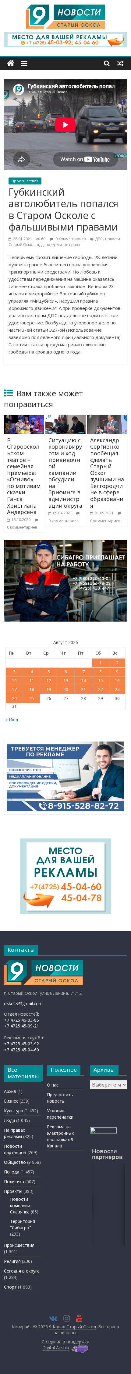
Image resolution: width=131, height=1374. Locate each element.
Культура (13, 1110)
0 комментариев (22, 527)
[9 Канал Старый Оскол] (11, 63)
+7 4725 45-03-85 (21, 1020)
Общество (15, 1162)
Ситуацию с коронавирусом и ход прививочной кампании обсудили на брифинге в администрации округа (65, 472)
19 (48, 689)
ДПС (99, 238)
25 (31, 698)
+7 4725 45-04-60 (21, 1050)
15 (100, 680)
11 (31, 680)
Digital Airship (55, 1347)
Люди (9, 1120)
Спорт (10, 1287)
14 (83, 680)
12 (48, 680)
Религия (12, 1261)
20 (65, 689)
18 (31, 689)
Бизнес (11, 1101)
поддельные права (63, 244)
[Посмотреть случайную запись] (120, 63)
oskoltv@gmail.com (23, 1003)
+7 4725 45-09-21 (21, 1026)
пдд (40, 244)
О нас (52, 1085)
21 (83, 689)
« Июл (11, 719)
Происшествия (25, 181)
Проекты (13, 1191)
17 (14, 689)
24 (14, 698)
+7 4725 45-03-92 (21, 1044)
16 (117, 680)
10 (14, 680)
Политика (14, 1181)
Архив (10, 1091)
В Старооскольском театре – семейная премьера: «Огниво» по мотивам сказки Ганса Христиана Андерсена (24, 476)
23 (117, 689)
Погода (11, 1172)
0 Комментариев (70, 238)
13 (65, 680)
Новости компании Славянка (20, 1205)
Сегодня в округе (22, 1271)
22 (100, 689)
